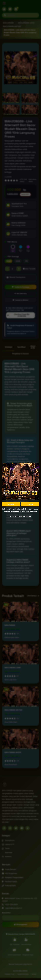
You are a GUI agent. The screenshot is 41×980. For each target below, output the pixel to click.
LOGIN (30, 504)
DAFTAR (11, 504)
